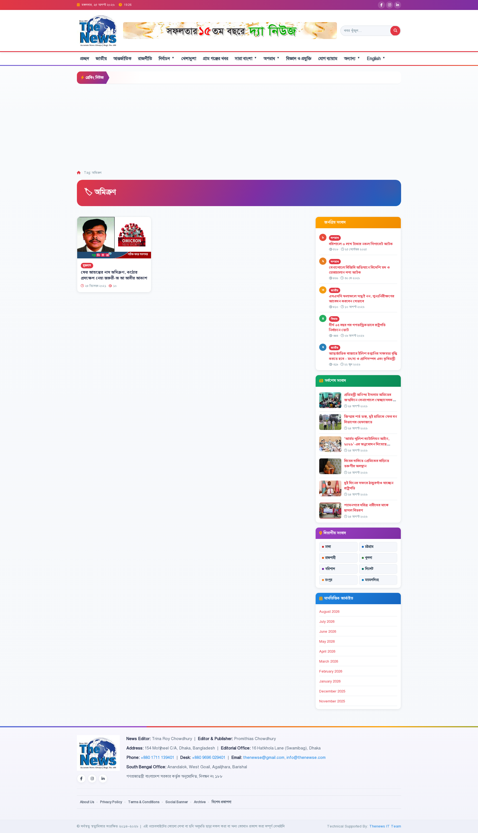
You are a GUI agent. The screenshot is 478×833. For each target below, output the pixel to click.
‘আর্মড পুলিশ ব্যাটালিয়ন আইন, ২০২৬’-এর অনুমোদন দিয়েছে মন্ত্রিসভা (366, 444)
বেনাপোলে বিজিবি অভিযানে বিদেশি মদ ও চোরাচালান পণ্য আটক (359, 270)
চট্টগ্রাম (369, 546)
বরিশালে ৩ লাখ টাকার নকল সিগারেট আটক (361, 244)
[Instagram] (389, 5)
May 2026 (327, 641)
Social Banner (176, 802)
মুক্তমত (87, 265)
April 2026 (327, 651)
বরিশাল (330, 569)
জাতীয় (101, 58)
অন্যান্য (352, 58)
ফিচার (334, 319)
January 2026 (330, 681)
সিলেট (369, 569)
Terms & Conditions (143, 802)
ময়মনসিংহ (372, 580)
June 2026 (327, 631)
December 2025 (332, 691)
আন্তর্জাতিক (122, 58)
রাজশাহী (330, 558)
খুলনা (368, 558)
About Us (87, 802)
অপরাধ (272, 58)
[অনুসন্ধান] (395, 31)
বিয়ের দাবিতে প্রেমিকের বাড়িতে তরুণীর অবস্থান (366, 463)
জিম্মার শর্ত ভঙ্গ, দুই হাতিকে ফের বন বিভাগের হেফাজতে (370, 419)
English (376, 58)
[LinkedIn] (397, 5)
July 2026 (326, 621)
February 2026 (330, 671)
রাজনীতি (145, 58)
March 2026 (328, 661)
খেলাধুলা (188, 58)
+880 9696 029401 (208, 757)
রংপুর (328, 580)
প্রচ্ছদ (84, 58)
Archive (200, 802)
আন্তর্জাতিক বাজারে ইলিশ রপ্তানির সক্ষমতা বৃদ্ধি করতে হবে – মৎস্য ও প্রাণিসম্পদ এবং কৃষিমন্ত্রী (363, 356)
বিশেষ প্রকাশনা (221, 802)
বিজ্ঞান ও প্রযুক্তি (298, 58)
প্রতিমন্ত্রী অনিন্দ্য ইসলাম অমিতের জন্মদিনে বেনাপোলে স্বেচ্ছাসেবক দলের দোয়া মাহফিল (368, 400)
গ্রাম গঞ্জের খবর (215, 58)
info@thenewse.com (306, 757)
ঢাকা (328, 546)
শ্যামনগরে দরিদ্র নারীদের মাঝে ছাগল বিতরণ (366, 507)
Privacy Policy (111, 802)
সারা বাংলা (246, 58)
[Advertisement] (239, 125)
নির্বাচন (167, 58)
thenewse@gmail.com (263, 757)
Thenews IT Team (385, 826)
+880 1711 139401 (157, 757)
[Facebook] (381, 5)
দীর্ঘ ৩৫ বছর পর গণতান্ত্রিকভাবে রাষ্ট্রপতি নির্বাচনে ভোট (357, 327)
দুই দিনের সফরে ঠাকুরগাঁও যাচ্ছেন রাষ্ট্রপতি (368, 485)
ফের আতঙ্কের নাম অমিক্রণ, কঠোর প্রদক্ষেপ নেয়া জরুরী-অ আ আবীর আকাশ (114, 275)
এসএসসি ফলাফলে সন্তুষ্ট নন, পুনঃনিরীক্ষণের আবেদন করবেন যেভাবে (361, 299)
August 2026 (329, 611)
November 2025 (332, 701)
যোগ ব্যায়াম (327, 58)
